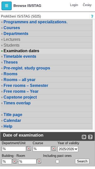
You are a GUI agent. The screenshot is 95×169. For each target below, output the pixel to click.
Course (38, 143)
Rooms (10, 74)
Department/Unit (14, 143)
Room (20, 156)
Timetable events (20, 56)
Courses (12, 28)
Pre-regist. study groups (27, 68)
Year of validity (68, 143)
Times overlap (17, 103)
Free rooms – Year (21, 91)
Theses (11, 62)
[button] (7, 6)
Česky (87, 5)
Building (7, 156)
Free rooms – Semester (26, 85)
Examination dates (21, 51)
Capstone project (20, 97)
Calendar (12, 120)
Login (74, 5)
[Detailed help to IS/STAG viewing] (90, 137)
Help (8, 126)
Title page (13, 114)
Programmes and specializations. (35, 22)
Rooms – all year (19, 80)
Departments (16, 33)
